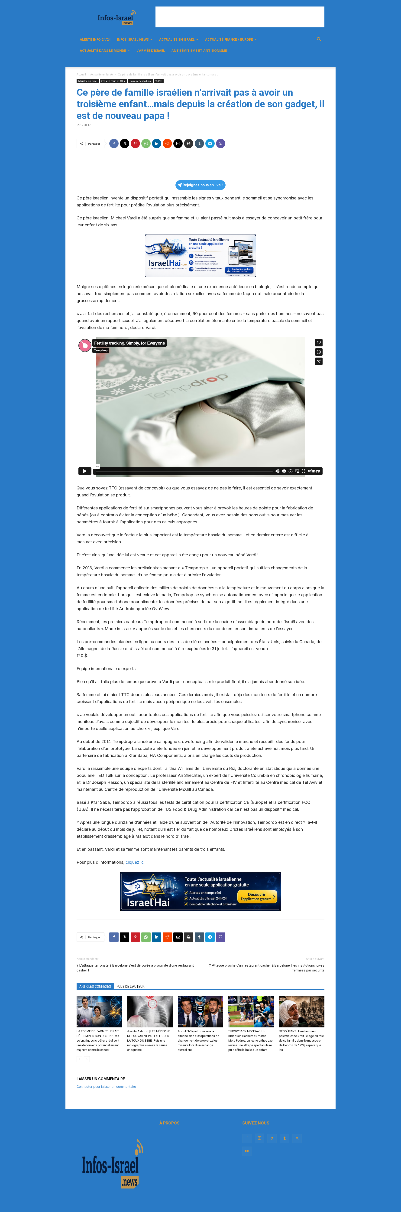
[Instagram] (277, 61)
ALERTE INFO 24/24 (95, 39)
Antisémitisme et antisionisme (199, 50)
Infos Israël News (133, 39)
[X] (300, 61)
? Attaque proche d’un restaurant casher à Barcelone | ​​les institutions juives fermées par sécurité (266, 967)
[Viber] (220, 143)
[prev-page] (79, 1059)
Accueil (81, 74)
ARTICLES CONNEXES (95, 986)
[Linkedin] (156, 143)
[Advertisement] (239, 17)
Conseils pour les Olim (113, 81)
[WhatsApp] (146, 143)
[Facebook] (269, 61)
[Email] (178, 143)
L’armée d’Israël (150, 50)
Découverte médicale (140, 81)
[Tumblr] (292, 61)
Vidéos (158, 81)
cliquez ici (135, 862)
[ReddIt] (167, 143)
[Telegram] (210, 143)
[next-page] (87, 1059)
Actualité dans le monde (103, 50)
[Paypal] (284, 61)
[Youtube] (308, 61)
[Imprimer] (188, 143)
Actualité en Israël (177, 39)
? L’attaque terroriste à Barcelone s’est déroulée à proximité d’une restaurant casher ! (135, 967)
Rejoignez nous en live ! (203, 185)
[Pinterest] (135, 143)
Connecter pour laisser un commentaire (106, 1086)
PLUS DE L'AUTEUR (131, 986)
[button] (318, 40)
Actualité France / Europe (229, 39)
